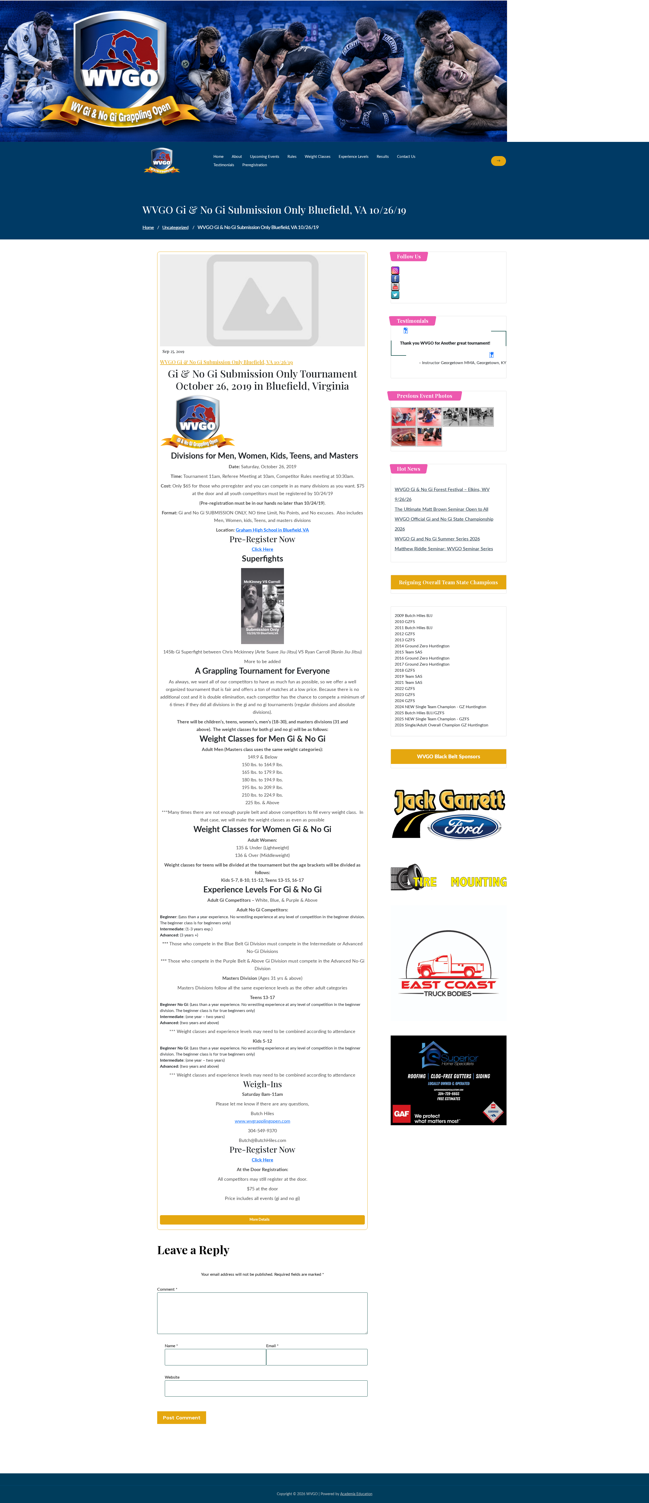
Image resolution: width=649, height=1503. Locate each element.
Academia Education (356, 1494)
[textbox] (262, 1014)
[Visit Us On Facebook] (448, 279)
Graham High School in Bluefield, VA (272, 530)
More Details (259, 1220)
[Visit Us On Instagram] (448, 271)
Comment (167, 1289)
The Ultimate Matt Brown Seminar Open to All (441, 509)
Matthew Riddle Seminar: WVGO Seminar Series (444, 549)
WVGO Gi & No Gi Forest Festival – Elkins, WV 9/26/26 (442, 494)
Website (172, 1377)
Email (272, 1346)
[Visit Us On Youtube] (448, 287)
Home (148, 228)
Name (171, 1346)
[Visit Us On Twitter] (448, 295)
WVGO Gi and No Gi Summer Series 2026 (437, 539)
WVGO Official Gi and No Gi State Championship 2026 (444, 524)
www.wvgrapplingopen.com (262, 1121)
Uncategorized (175, 228)
